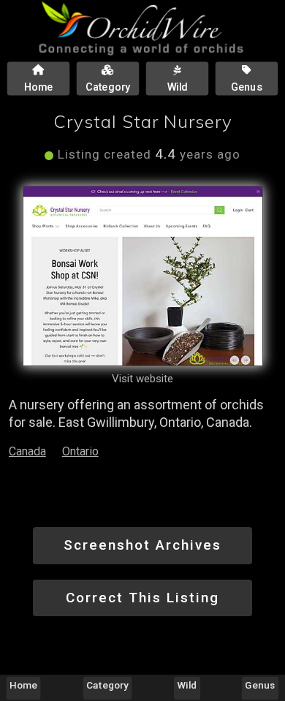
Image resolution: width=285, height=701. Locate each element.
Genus (260, 685)
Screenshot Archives (142, 545)
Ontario (80, 451)
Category (107, 685)
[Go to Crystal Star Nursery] (143, 276)
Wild (187, 685)
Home (23, 685)
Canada (27, 451)
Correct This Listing (142, 597)
